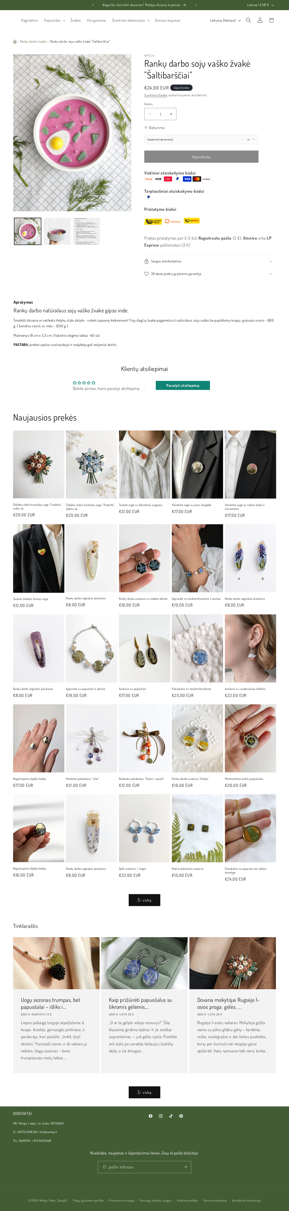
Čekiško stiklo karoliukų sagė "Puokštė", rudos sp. (37, 506)
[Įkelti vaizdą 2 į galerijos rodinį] (57, 231)
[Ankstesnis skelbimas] (93, 5)
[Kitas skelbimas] (196, 5)
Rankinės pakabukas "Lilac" (83, 779)
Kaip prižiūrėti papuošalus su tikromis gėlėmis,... (140, 1003)
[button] (54, 20)
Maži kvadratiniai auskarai (187, 868)
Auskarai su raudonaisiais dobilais (245, 689)
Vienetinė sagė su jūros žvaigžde (191, 505)
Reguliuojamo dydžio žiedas (30, 779)
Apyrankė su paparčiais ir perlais (85, 689)
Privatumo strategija (122, 1200)
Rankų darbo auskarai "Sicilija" (190, 779)
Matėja (43, 1200)
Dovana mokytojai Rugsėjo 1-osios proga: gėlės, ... (228, 1003)
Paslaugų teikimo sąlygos (156, 1200)
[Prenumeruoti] (185, 1167)
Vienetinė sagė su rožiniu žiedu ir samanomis (245, 506)
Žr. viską (144, 899)
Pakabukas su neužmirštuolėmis (191, 689)
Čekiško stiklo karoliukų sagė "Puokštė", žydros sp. (90, 506)
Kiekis (148, 104)
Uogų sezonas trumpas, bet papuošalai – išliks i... (50, 1003)
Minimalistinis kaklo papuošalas (244, 779)
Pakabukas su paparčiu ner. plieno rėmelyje (245, 870)
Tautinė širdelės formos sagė (30, 599)
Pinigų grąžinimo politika (88, 1200)
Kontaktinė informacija (246, 1200)
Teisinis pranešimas (215, 1200)
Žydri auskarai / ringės (132, 868)
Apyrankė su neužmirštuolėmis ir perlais (196, 598)
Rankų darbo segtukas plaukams (86, 598)
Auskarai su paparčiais (132, 689)
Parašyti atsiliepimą (183, 385)
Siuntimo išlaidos (156, 95)
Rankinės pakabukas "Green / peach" (141, 779)
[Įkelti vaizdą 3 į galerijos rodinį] (86, 231)
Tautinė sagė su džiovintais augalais (140, 505)
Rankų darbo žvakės (33, 41)
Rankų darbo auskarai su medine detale (143, 598)
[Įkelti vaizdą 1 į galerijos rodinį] (27, 231)
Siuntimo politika (187, 1200)
